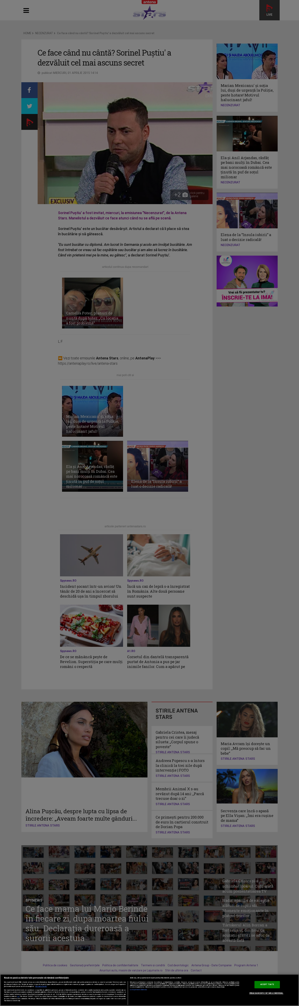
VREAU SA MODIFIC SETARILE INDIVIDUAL (266, 993)
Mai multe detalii (41, 986)
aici (18, 996)
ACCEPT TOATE (267, 985)
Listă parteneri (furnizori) (138, 990)
